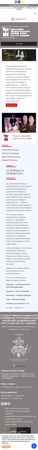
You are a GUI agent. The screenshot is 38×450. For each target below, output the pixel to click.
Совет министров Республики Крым (17, 408)
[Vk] (2, 403)
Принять (6, 447)
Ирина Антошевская (11, 157)
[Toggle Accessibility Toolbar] (34, 446)
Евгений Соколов (9, 160)
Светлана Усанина (10, 150)
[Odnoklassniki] (5, 403)
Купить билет (11, 105)
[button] (17, 44)
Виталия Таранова (10, 153)
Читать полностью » (12, 101)
